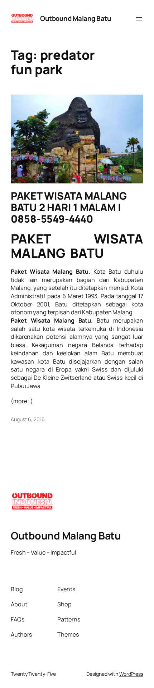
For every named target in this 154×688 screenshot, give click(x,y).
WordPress (131, 673)
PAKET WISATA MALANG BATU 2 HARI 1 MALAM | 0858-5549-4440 (69, 207)
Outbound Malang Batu (75, 18)
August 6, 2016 (28, 419)
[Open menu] (139, 18)
